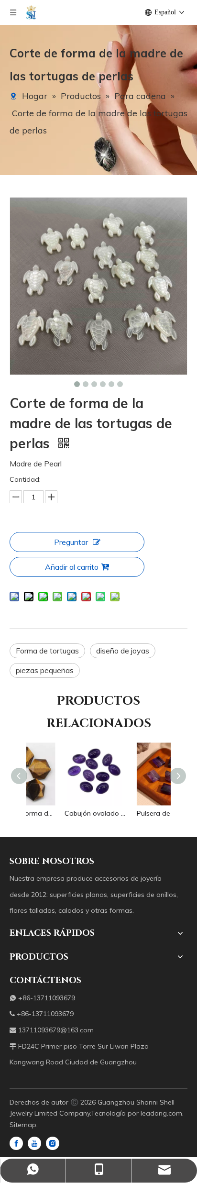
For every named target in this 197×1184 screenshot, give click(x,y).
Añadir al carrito (71, 567)
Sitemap (23, 1124)
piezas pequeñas (45, 670)
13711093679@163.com (56, 1030)
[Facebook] (16, 1143)
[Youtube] (34, 1143)
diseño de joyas (122, 650)
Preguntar (71, 542)
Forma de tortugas (47, 650)
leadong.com (161, 1113)
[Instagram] (52, 1143)
